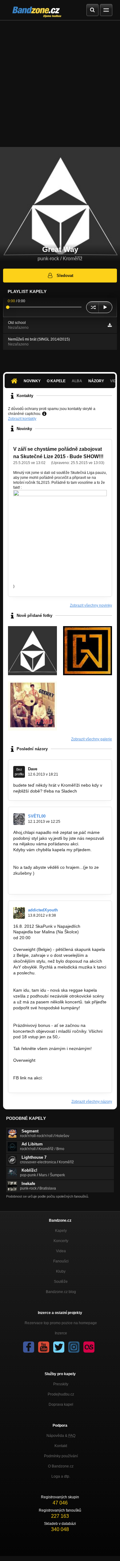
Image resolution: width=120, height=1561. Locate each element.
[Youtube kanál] (43, 1347)
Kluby (61, 1271)
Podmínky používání (61, 1456)
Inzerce (61, 1333)
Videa (61, 1251)
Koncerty (61, 1241)
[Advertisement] (60, 83)
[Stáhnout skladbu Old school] (109, 325)
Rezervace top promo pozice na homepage (61, 1323)
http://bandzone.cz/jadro (36, 884)
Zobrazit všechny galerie (91, 739)
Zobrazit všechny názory (91, 1101)
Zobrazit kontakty (22, 418)
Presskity (60, 1384)
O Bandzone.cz (61, 1466)
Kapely (61, 1230)
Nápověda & (60, 1435)
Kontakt (60, 1446)
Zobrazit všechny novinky (91, 605)
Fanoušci (61, 1261)
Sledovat (65, 275)
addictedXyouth (43, 910)
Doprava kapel (61, 1404)
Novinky (32, 381)
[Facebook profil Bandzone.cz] (28, 1347)
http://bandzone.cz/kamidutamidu (45, 1013)
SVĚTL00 (37, 816)
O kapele (56, 381)
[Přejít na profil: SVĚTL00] (19, 819)
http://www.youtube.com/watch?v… (47, 1066)
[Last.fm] (88, 1347)
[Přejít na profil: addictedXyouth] (19, 913)
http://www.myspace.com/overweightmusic (54, 978)
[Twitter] (58, 1347)
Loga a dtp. (60, 1476)
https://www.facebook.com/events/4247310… (57, 1083)
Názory (96, 381)
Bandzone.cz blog (61, 1292)
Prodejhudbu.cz (61, 1394)
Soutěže (61, 1281)
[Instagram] (73, 1347)
